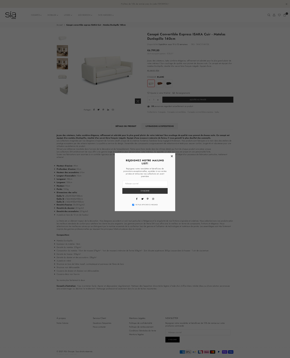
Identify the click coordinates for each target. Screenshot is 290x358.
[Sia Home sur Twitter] (142, 199)
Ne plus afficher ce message (146, 205)
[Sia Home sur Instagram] (153, 199)
